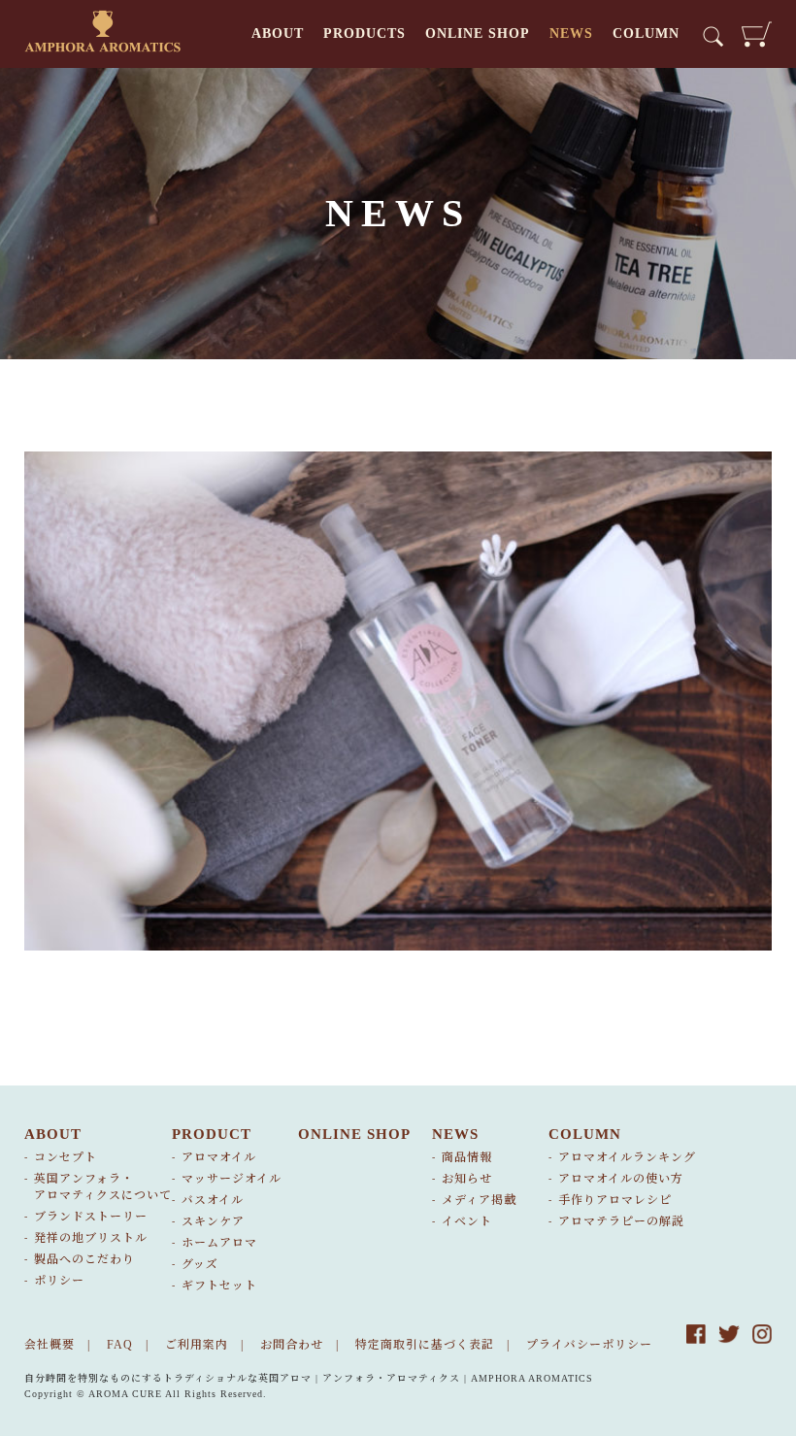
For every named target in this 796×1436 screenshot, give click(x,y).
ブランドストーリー (91, 1216)
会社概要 (49, 1345)
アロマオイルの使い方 (620, 1179)
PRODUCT (211, 1134)
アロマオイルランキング (627, 1157)
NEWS (571, 33)
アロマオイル (219, 1157)
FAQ (120, 1345)
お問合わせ (291, 1345)
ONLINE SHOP (477, 33)
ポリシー (59, 1280)
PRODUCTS (364, 33)
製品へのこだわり (84, 1259)
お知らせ (467, 1179)
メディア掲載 (479, 1200)
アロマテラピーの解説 (621, 1221)
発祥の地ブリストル (91, 1238)
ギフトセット (219, 1285)
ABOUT (277, 33)
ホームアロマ (219, 1243)
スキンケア (213, 1221)
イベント (467, 1221)
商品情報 (467, 1157)
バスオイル (213, 1200)
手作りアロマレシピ (615, 1200)
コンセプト (65, 1157)
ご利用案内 (196, 1345)
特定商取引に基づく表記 (424, 1345)
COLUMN (646, 33)
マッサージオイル (232, 1179)
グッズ (200, 1264)
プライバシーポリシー (589, 1345)
